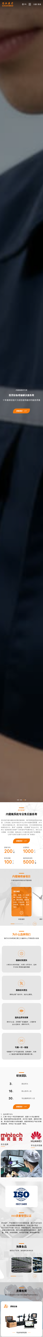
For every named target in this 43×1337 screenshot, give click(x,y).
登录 (39, 4)
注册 (35, 4)
